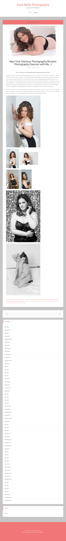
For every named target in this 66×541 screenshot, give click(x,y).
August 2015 (7, 421)
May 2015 (7, 427)
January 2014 (7, 470)
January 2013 (7, 494)
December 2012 (8, 497)
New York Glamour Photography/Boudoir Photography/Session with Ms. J (33, 63)
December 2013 (8, 473)
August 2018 (7, 342)
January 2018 (7, 351)
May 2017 (7, 372)
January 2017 (7, 384)
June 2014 (7, 454)
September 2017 (8, 360)
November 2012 (8, 500)
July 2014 (6, 451)
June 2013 (7, 485)
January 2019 (7, 336)
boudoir (29, 299)
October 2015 (7, 415)
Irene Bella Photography (33, 5)
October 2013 (7, 476)
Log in (6, 513)
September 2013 (8, 479)
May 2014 (7, 458)
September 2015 (8, 418)
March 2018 (7, 345)
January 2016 (7, 409)
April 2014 (7, 461)
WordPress (42, 532)
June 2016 (7, 397)
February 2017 (8, 381)
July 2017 (6, 366)
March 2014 (7, 464)
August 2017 (7, 363)
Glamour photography (37, 299)
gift (32, 299)
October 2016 (7, 388)
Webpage (35, 12)
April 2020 (7, 333)
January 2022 (7, 330)
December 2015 (8, 412)
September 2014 (8, 445)
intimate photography (46, 299)
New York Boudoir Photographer (31, 301)
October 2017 (7, 357)
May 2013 (7, 488)
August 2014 (7, 448)
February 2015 (8, 433)
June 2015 (7, 424)
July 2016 (6, 394)
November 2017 (8, 354)
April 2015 (7, 430)
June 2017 (7, 369)
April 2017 (7, 375)
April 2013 (7, 491)
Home (30, 12)
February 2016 (8, 406)
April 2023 (7, 327)
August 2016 (7, 391)
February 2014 (8, 467)
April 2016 (7, 403)
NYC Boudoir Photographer (19, 299)
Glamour (11, 299)
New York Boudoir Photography (44, 301)
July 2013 (6, 482)
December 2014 (8, 439)
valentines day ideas (21, 302)
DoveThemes (31, 532)
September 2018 (8, 339)
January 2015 (7, 436)
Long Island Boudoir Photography (18, 301)
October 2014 (7, 442)
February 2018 (8, 348)
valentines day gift (13, 302)
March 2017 (7, 378)
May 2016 (7, 400)
